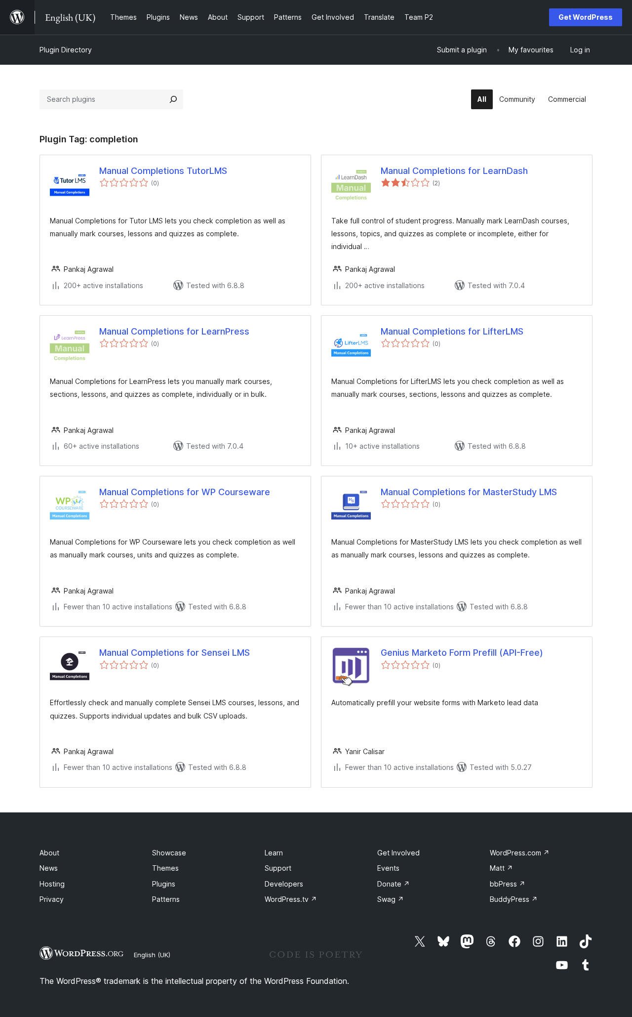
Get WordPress (585, 17)
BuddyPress (514, 899)
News (49, 868)
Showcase (169, 852)
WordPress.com (520, 852)
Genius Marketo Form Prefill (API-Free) (462, 652)
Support (278, 868)
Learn (274, 852)
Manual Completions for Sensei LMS (174, 652)
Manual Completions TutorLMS (163, 171)
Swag (390, 899)
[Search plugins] (173, 99)
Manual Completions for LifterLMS (452, 331)
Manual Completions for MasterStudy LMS (469, 492)
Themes (165, 868)
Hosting (52, 884)
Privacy (52, 899)
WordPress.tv (291, 899)
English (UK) (152, 955)
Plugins (163, 884)
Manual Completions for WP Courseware (184, 492)
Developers (284, 884)
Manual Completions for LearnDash (454, 171)
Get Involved (398, 852)
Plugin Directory (66, 49)
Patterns (166, 899)
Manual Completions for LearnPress (174, 331)
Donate (393, 884)
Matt (501, 868)
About (49, 852)
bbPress (507, 884)
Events (388, 868)
